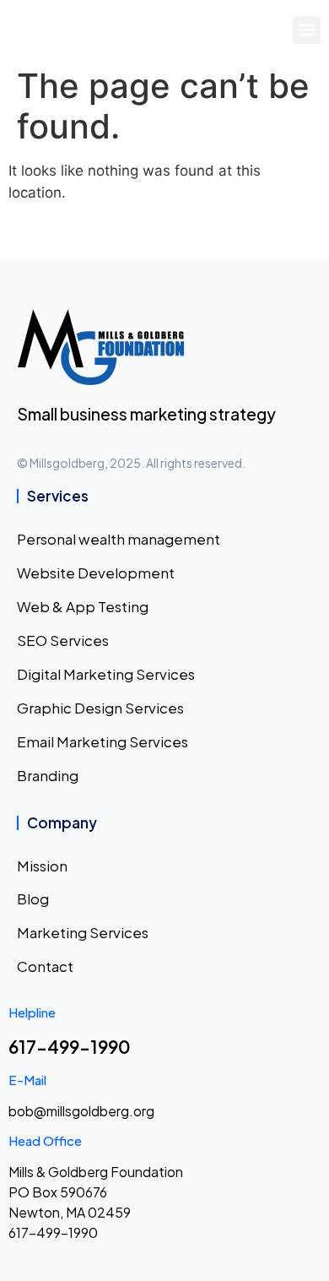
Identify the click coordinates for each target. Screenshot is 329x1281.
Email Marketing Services (102, 741)
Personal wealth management (118, 538)
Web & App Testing (82, 606)
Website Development (96, 572)
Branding (47, 775)
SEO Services (63, 640)
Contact (45, 966)
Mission (42, 865)
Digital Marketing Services (106, 674)
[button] (307, 30)
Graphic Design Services (100, 707)
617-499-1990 (69, 1046)
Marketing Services (82, 932)
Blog (33, 898)
